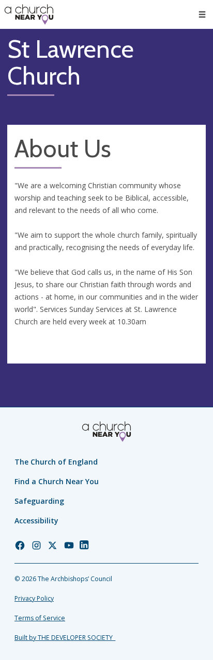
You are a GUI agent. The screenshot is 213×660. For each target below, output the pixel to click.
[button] (202, 14)
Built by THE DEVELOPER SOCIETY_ (64, 637)
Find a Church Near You (56, 481)
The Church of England (56, 462)
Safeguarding (39, 501)
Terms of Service (39, 618)
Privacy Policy (34, 598)
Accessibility (36, 520)
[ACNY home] (29, 14)
